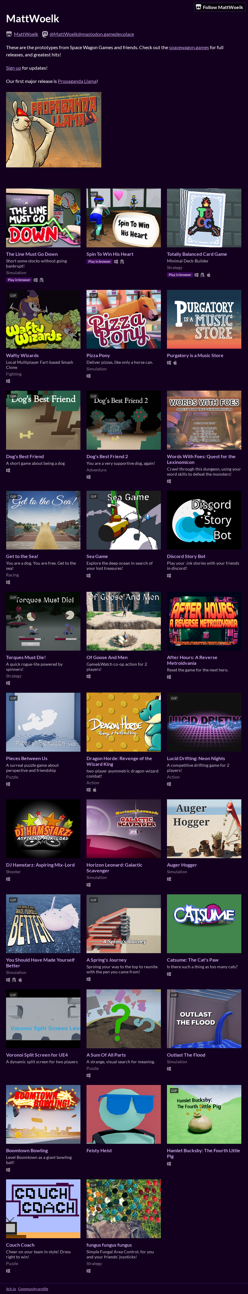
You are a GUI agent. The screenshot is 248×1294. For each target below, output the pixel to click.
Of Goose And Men (107, 657)
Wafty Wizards (22, 355)
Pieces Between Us (26, 758)
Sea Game (97, 556)
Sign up (13, 68)
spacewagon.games (189, 47)
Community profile (33, 1288)
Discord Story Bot (186, 556)
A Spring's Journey (106, 960)
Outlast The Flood (186, 1055)
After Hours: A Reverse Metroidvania (192, 660)
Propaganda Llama (77, 81)
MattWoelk (26, 34)
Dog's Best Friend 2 (107, 456)
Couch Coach (20, 1245)
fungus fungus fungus (109, 1245)
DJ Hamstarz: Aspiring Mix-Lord (40, 864)
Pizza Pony (98, 355)
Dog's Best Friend (25, 456)
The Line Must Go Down (32, 254)
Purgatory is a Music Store (195, 355)
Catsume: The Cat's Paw (193, 960)
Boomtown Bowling (27, 1150)
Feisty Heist (99, 1150)
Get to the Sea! (22, 556)
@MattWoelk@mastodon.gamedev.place (92, 34)
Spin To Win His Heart (109, 254)
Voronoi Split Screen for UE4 (37, 1055)
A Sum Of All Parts (106, 1055)
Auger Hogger (182, 864)
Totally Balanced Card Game (197, 254)
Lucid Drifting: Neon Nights (196, 758)
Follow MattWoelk (223, 7)
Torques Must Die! (26, 657)
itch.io (11, 1288)
